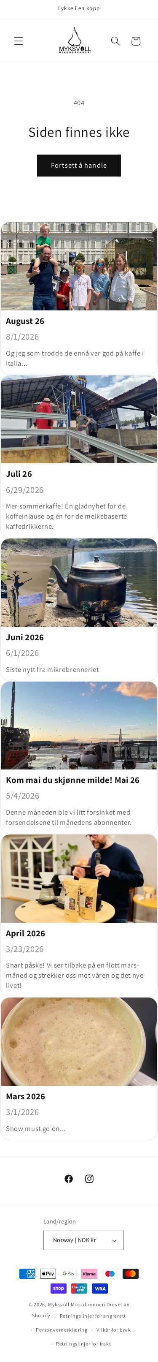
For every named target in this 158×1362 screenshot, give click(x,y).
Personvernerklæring (62, 1330)
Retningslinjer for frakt (83, 1343)
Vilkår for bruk (113, 1330)
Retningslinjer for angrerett (93, 1316)
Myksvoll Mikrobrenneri (77, 1304)
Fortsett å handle (79, 165)
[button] (18, 41)
